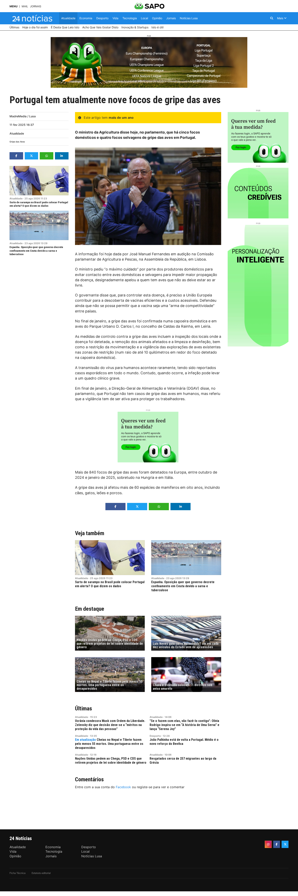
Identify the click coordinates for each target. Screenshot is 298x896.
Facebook (123, 787)
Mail (25, 6)
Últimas (83, 708)
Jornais (35, 6)
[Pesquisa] (271, 18)
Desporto (155, 735)
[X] (285, 844)
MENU (13, 6)
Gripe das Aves (17, 141)
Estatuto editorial (41, 873)
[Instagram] (268, 844)
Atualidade (17, 133)
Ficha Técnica (18, 873)
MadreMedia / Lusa (23, 116)
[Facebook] (276, 844)
